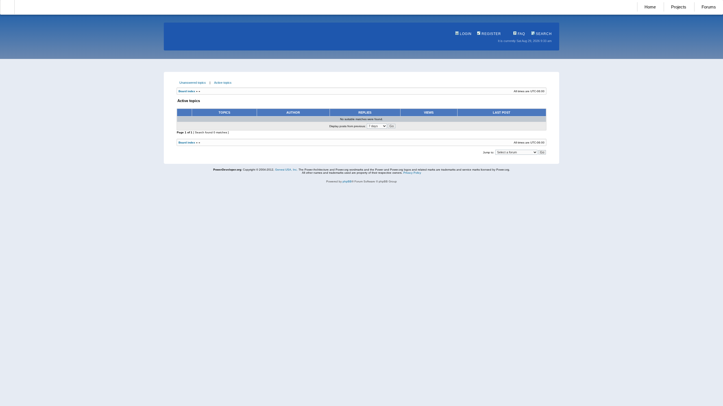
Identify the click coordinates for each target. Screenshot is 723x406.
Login (465, 34)
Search (543, 34)
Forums (709, 7)
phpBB (347, 181)
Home (650, 7)
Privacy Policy (412, 172)
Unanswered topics (192, 82)
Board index (186, 91)
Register (490, 34)
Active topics (223, 82)
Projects (678, 7)
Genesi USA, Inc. (286, 169)
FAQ (521, 34)
